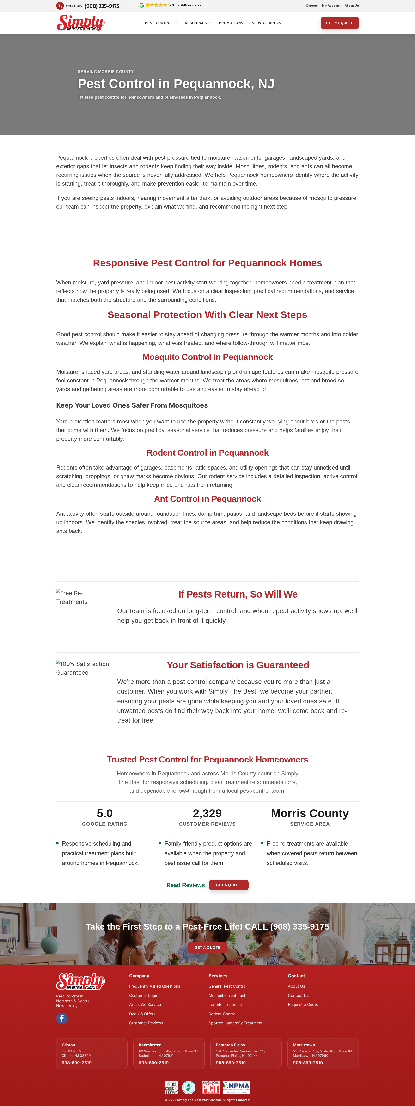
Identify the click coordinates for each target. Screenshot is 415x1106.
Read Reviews (185, 885)
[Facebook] (62, 1018)
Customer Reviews (146, 1023)
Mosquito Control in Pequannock (207, 357)
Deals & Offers (142, 1013)
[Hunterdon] (171, 1087)
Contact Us (298, 995)
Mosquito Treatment (227, 995)
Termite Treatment (225, 1004)
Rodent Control (223, 1013)
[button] (164, 5)
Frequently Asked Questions (154, 986)
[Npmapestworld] (236, 1087)
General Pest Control (228, 986)
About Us (352, 5)
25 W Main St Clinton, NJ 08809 (76, 1053)
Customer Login (143, 995)
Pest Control (159, 23)
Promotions (231, 23)
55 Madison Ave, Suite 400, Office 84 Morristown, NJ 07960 (322, 1053)
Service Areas (266, 23)
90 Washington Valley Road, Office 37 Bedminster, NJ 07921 (168, 1053)
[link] (164, 5)
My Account (331, 5)
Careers (312, 5)
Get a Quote (229, 885)
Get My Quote (340, 23)
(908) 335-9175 (299, 926)
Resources (196, 23)
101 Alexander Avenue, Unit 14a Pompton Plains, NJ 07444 (241, 1053)
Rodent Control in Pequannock (207, 453)
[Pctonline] (211, 1087)
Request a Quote (303, 1004)
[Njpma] (188, 1087)
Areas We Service (145, 1004)
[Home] (89, 981)
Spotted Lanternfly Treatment (235, 1023)
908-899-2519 (77, 1062)
